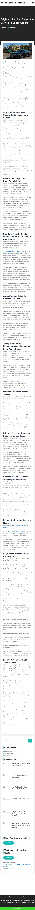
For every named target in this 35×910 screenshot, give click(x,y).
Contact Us (28, 703)
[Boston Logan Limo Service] (13, 3)
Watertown (6, 527)
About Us (7, 703)
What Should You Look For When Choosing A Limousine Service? (21, 825)
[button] (33, 2)
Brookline (18, 525)
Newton (23, 525)
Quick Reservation (18, 693)
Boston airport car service (19, 531)
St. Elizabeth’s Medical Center (11, 251)
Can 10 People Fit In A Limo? (21, 799)
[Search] (30, 740)
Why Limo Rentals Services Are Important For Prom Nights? (21, 814)
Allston (13, 525)
